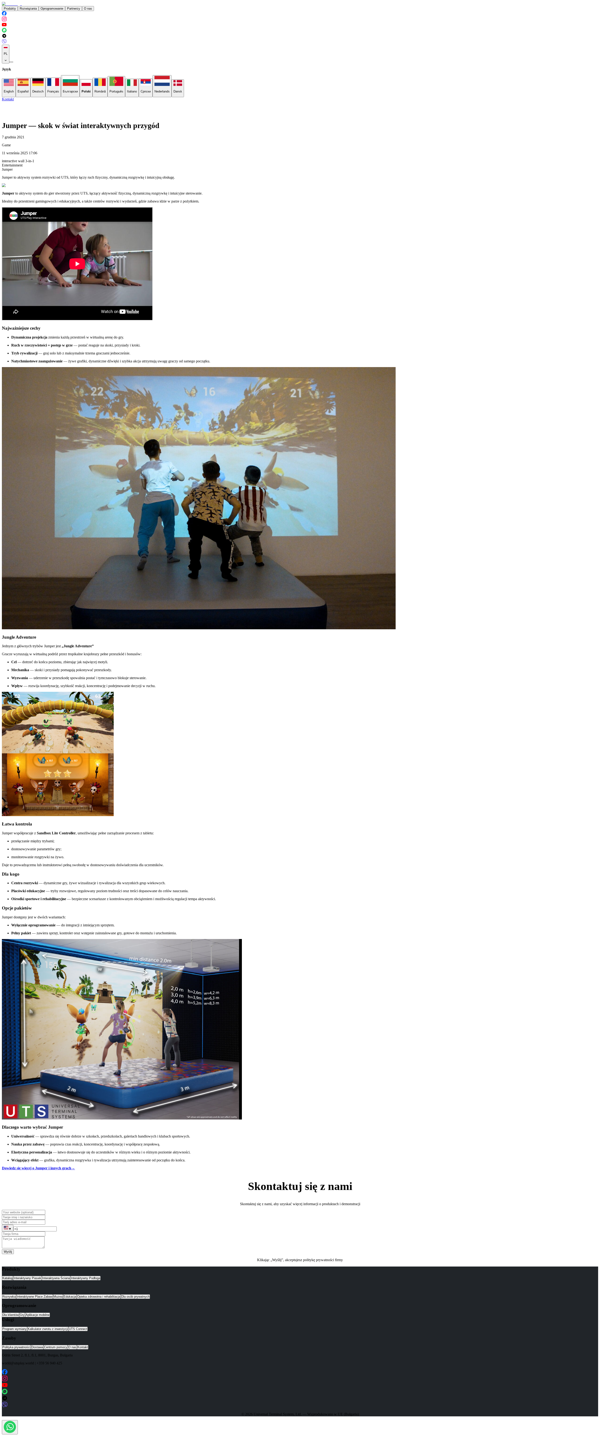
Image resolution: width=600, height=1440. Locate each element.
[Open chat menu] (10, 1427)
